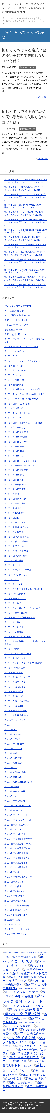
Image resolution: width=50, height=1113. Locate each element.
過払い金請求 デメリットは (17, 820)
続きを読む (43, 97)
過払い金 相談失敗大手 (15, 772)
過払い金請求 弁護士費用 (16, 867)
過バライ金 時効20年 (14, 513)
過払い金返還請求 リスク (16, 910)
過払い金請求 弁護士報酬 (16, 863)
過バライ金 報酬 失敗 (14, 380)
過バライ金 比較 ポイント (16, 527)
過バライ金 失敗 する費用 (16, 437)
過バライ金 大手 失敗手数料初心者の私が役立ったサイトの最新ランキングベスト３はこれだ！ (25, 262)
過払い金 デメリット (14, 739)
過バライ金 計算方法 (13, 532)
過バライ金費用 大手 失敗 (16, 715)
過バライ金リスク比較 (14, 594)
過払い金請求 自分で (13, 882)
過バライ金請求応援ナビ (15, 710)
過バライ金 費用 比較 (14, 546)
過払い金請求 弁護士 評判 (16, 853)
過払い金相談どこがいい (15, 810)
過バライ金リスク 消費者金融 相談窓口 (23, 589)
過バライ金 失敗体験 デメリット (19, 465)
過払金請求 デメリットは (16, 929)
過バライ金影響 (11, 649)
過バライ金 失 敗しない (16, 427)
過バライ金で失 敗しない (16, 575)
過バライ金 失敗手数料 (15, 475)
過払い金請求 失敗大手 (15, 834)
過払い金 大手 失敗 (13, 749)
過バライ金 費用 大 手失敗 (16, 537)
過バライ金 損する (12, 508)
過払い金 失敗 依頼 (13, 758)
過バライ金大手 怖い (13, 603)
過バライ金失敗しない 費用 (17, 637)
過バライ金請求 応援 (13, 691)
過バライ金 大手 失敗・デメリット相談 (22, 389)
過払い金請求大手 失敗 (15, 901)
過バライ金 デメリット (15, 356)
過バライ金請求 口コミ (15, 687)
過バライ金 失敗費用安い (16, 484)
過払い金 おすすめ (12, 734)
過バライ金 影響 (11, 494)
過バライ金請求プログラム (16, 701)
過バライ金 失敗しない (15, 456)
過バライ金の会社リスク (15, 584)
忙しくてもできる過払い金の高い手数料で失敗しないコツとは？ (24, 55)
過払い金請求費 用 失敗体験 (17, 905)
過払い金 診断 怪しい (14, 777)
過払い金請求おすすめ (14, 891)
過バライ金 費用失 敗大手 (16, 556)
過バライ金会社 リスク (15, 598)
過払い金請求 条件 (12, 872)
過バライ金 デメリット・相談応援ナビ (22, 361)
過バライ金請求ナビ (13, 696)
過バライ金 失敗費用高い (16, 489)
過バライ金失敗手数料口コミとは (31, 1022)
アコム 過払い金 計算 (14, 311)
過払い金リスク (11, 796)
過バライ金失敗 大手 (13, 627)
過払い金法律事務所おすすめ (17, 806)
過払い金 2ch (10, 730)
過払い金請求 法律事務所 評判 (18, 877)
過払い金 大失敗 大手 (14, 744)
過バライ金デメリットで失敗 (17, 570)
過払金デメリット (12, 924)
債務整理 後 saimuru (13, 330)
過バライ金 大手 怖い (15, 408)
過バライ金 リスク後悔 (15, 370)
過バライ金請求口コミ (14, 706)
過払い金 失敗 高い (27, 67)
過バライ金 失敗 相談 (14, 451)
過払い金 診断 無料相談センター (19, 782)
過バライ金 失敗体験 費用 (16, 470)
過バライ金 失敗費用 (13, 480)
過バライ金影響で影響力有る (17, 653)
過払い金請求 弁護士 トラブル (18, 844)
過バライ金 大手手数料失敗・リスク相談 (23, 423)
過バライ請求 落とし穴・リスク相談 (21, 347)
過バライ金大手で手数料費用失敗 (19, 617)
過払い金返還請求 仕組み (16, 915)
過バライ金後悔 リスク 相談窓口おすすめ (24, 663)
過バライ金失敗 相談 (13, 632)
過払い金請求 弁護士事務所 (17, 858)
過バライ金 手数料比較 (15, 503)
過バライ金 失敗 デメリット (17, 442)
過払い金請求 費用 (12, 886)
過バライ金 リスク (13, 366)
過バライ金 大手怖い (13, 418)
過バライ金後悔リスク (14, 668)
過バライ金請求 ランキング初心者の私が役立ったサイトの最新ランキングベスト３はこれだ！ (25, 197)
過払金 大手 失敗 (12, 920)
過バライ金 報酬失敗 (13, 385)
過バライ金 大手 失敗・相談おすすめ (21, 399)
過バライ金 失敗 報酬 (14, 446)
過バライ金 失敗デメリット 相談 (20, 461)
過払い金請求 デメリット (16, 815)
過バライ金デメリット (14, 565)
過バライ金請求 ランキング (17, 677)
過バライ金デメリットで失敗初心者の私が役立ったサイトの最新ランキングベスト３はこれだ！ (25, 222)
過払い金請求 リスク (13, 829)
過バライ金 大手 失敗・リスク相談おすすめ (24, 394)
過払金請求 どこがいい (15, 934)
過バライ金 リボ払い (13, 375)
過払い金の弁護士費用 (14, 791)
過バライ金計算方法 (13, 672)
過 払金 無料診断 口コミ (15, 334)
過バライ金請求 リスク (15, 682)
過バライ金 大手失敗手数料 (17, 413)
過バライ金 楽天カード (15, 522)
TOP (23, 21)
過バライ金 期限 (11, 518)
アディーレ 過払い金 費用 (16, 320)
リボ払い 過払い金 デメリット (18, 325)
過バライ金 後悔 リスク (15, 499)
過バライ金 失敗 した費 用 (16, 432)
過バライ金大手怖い (13, 622)
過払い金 (8, 725)
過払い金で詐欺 (11, 787)
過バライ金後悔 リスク (15, 658)
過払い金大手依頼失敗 (14, 801)
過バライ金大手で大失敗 (15, 613)
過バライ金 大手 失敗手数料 (17, 404)
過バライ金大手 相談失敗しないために (22, 608)
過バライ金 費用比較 (13, 560)
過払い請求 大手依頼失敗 (16, 720)
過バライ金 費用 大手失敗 (16, 541)
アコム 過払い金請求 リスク (17, 315)
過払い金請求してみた (14, 896)
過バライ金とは (11, 579)
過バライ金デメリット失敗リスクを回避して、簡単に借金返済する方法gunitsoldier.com (25, 7)
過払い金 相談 (10, 768)
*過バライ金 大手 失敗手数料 (17, 306)
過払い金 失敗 (10, 753)
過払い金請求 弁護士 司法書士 (18, 848)
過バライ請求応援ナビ (14, 351)
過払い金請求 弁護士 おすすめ (18, 839)
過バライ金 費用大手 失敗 (16, 551)
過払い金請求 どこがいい (16, 825)
